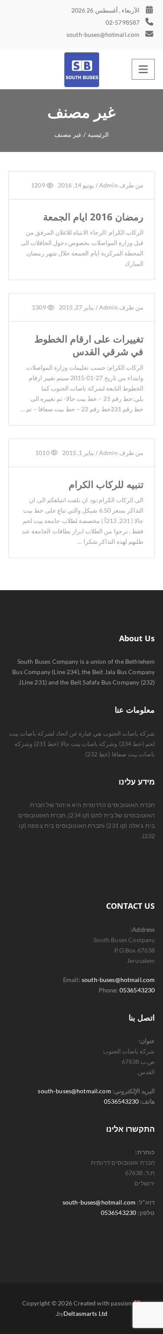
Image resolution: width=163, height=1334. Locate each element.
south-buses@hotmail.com (118, 979)
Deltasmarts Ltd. (82, 1313)
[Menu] (143, 69)
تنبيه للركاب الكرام (106, 484)
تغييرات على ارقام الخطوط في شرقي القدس (88, 345)
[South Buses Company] (81, 69)
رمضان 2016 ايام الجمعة (93, 216)
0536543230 (137, 990)
